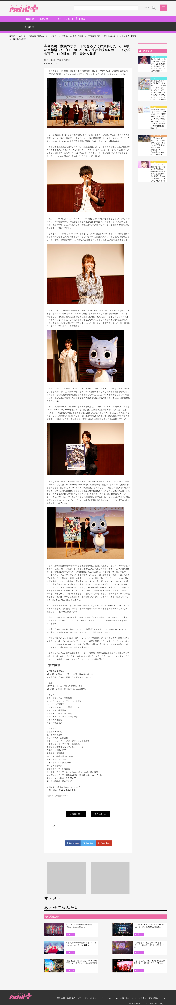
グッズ (154, 57)
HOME (12, 36)
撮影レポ (30, 19)
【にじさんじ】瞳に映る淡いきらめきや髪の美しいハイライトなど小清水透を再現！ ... (81, 963)
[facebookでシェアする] (73, 845)
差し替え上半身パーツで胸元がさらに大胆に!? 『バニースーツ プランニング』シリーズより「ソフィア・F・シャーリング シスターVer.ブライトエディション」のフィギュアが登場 (158, 90)
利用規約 (71, 998)
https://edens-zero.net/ (69, 787)
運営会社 (61, 998)
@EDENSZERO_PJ (68, 790)
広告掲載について (157, 998)
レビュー (83, 19)
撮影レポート (46, 19)
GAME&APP (156, 136)
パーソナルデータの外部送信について (118, 998)
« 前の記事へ (76, 814)
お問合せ (142, 998)
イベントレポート (65, 19)
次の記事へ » (100, 814)
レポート (22, 36)
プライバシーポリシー (88, 998)
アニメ (154, 107)
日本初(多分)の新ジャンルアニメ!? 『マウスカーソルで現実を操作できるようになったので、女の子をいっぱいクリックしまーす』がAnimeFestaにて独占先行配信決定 (158, 118)
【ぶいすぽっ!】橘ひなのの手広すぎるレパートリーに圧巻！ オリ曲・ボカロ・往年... (149, 945)
